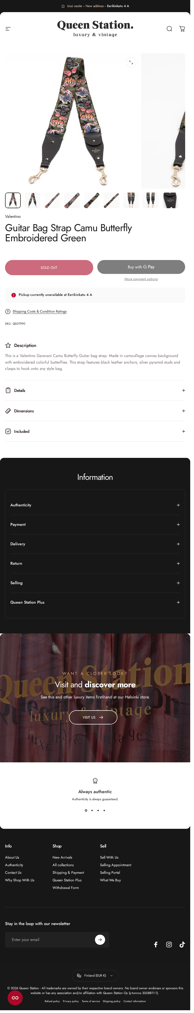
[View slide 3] (98, 811)
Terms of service (91, 1001)
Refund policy (52, 1001)
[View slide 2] (92, 811)
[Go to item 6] (111, 200)
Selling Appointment (115, 865)
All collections (63, 865)
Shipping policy (111, 1001)
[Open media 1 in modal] (131, 62)
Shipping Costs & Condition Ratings (40, 311)
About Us (12, 857)
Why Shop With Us (19, 880)
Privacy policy (71, 1001)
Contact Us (13, 872)
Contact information (135, 1001)
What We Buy (110, 880)
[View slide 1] (86, 811)
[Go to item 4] (72, 200)
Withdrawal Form (66, 887)
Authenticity (14, 865)
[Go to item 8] (151, 200)
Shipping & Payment (68, 872)
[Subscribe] (100, 940)
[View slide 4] (104, 811)
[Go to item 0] (13, 200)
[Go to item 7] (131, 200)
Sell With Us (109, 857)
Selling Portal (110, 872)
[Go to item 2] (32, 200)
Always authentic (95, 791)
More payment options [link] (141, 279)
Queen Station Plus (67, 880)
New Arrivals (62, 857)
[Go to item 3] (52, 200)
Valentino (13, 216)
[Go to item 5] (92, 200)
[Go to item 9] (170, 200)
